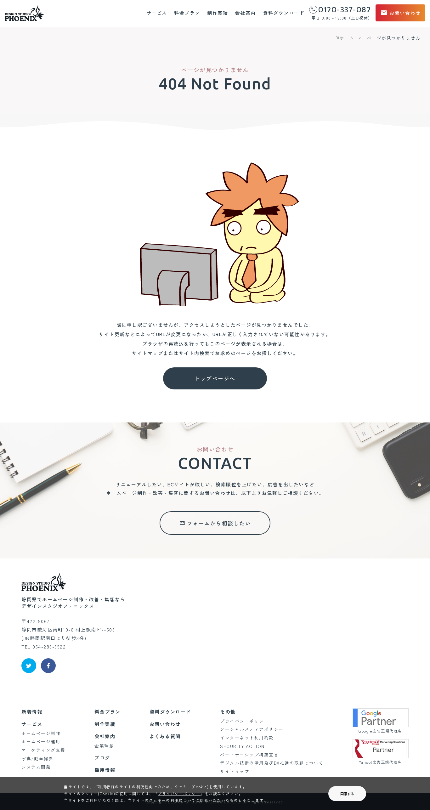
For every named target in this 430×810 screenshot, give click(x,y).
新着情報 (31, 711)
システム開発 (36, 767)
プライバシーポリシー (244, 721)
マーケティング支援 (43, 750)
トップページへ (215, 378)
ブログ (102, 757)
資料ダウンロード (283, 12)
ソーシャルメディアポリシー (252, 729)
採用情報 (104, 770)
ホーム (344, 38)
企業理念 (104, 745)
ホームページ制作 (40, 733)
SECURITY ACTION (242, 746)
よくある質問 (165, 736)
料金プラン (187, 12)
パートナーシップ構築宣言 (249, 754)
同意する (347, 793)
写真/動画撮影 (37, 758)
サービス (156, 12)
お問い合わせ (400, 12)
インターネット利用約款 (247, 737)
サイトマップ (234, 771)
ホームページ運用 (40, 741)
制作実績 (217, 12)
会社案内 (245, 12)
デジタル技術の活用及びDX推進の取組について (272, 763)
